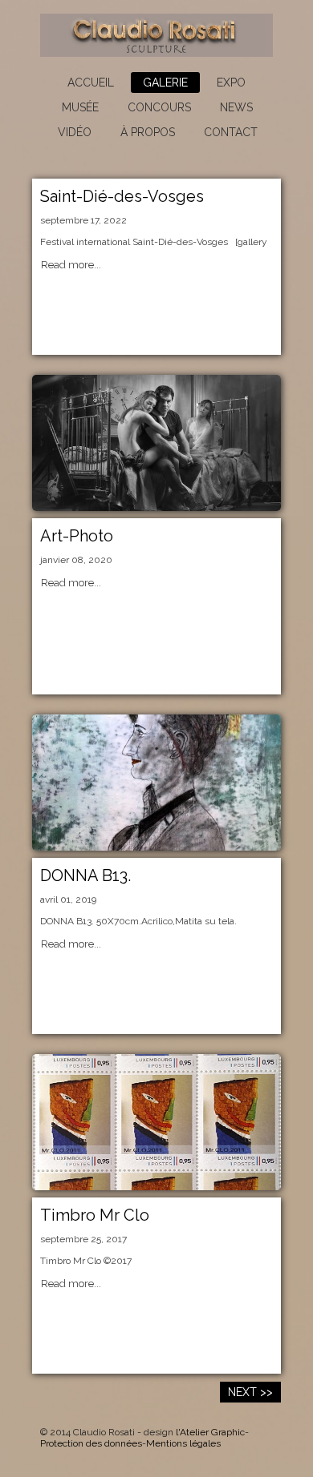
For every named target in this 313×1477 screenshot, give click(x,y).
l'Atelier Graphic (210, 1432)
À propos (147, 132)
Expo (231, 82)
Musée (80, 107)
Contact (231, 132)
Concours (159, 107)
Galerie (165, 82)
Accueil (90, 82)
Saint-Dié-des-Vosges (122, 196)
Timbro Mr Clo (94, 1215)
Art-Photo (76, 535)
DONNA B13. (85, 875)
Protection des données (91, 1443)
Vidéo (74, 132)
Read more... (71, 265)
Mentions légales (183, 1443)
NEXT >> (250, 1392)
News (236, 107)
